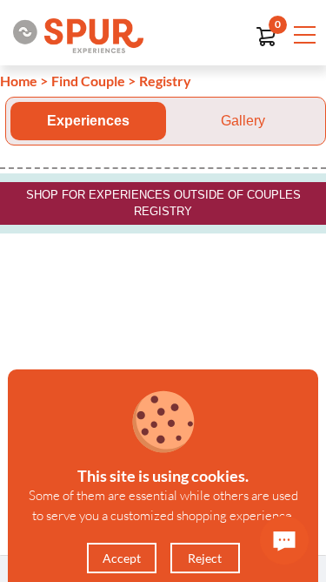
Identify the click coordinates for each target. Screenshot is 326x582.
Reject (205, 558)
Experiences (88, 120)
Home (18, 80)
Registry (165, 80)
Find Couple (88, 80)
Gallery (243, 120)
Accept (122, 558)
